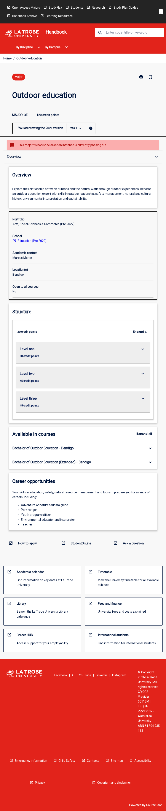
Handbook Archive (24, 16)
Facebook (60, 675)
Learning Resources (59, 16)
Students (77, 7)
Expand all (140, 331)
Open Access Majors (26, 7)
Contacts (93, 760)
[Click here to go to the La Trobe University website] (22, 34)
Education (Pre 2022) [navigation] (32, 241)
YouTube (85, 675)
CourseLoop (154, 805)
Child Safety (67, 760)
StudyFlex (55, 7)
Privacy (40, 782)
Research (98, 7)
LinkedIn (101, 675)
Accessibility (142, 760)
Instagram (119, 675)
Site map (117, 760)
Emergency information (31, 760)
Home (7, 58)
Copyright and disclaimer (114, 782)
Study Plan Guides (125, 7)
